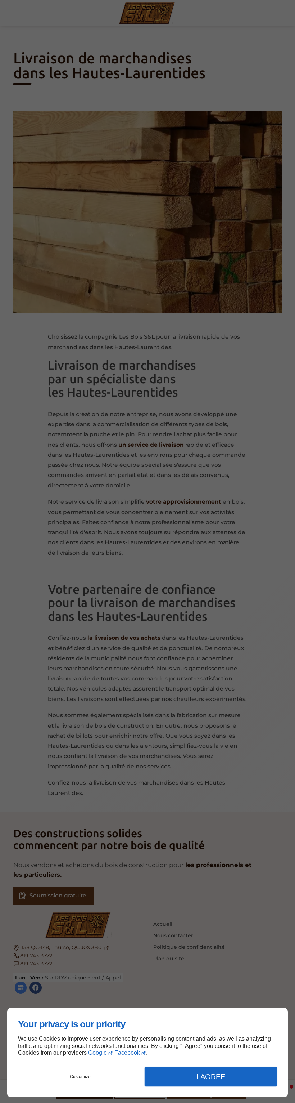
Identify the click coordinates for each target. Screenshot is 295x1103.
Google (97, 1053)
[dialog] (147, 1052)
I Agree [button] (210, 1077)
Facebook (127, 1053)
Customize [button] (80, 1076)
